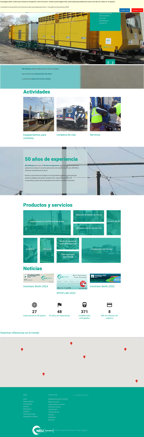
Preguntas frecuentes (30, 416)
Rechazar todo (137, 10)
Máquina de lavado (53, 402)
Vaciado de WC (52, 409)
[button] (22, 349)
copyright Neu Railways (67, 430)
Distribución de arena (54, 407)
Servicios (51, 420)
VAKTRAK (51, 415)
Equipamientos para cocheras (58, 399)
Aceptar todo (124, 10)
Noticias (26, 406)
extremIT (84, 430)
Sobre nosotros (28, 401)
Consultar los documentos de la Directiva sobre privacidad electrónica (23, 7)
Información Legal (29, 414)
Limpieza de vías (53, 412)
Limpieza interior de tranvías (56, 404)
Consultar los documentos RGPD (58, 7)
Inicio (25, 399)
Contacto (26, 411)
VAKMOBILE (52, 417)
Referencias (27, 409)
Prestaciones (27, 404)
